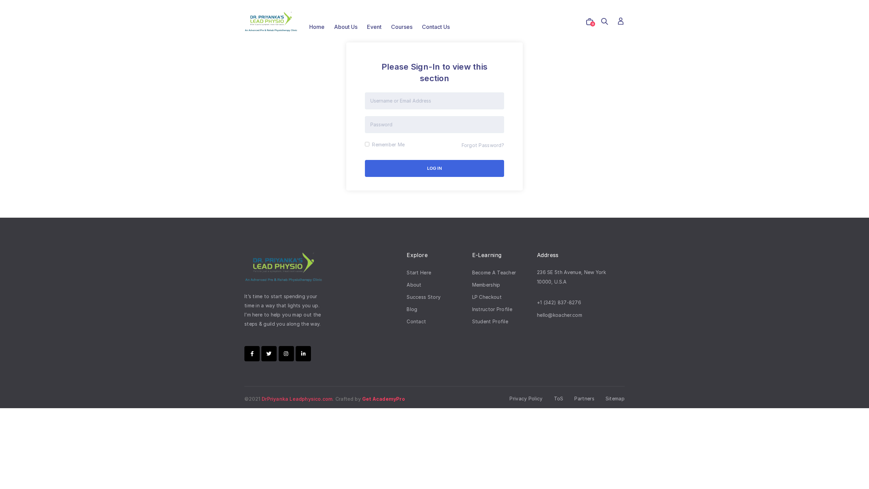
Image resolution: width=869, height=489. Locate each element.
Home (317, 26)
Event (374, 26)
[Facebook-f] (252, 353)
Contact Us (436, 26)
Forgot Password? (483, 145)
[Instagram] (286, 353)
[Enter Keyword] (604, 21)
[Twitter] (269, 353)
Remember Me (388, 144)
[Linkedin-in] (303, 353)
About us (345, 26)
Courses (401, 26)
